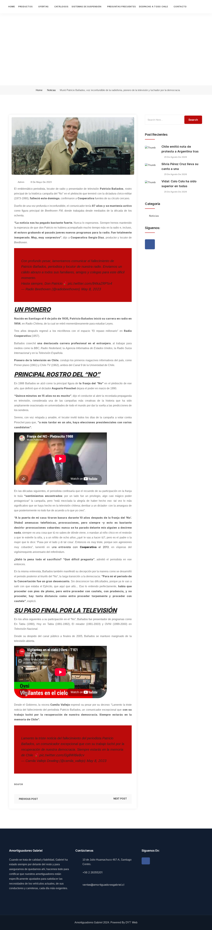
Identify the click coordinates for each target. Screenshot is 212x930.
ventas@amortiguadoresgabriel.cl (103, 884)
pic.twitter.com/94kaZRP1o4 (90, 283)
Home (11, 6)
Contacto (180, 6)
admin (20, 182)
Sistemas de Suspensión (86, 6)
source (18, 784)
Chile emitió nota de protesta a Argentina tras (180, 149)
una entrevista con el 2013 (80, 547)
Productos (25, 6)
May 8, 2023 (91, 289)
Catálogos (61, 6)
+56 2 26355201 (92, 872)
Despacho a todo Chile (153, 6)
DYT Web (131, 922)
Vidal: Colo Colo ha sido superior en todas (178, 184)
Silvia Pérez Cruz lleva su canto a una (179, 166)
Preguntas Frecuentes (121, 6)
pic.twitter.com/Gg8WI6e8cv (61, 755)
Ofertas (43, 6)
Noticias (51, 90)
